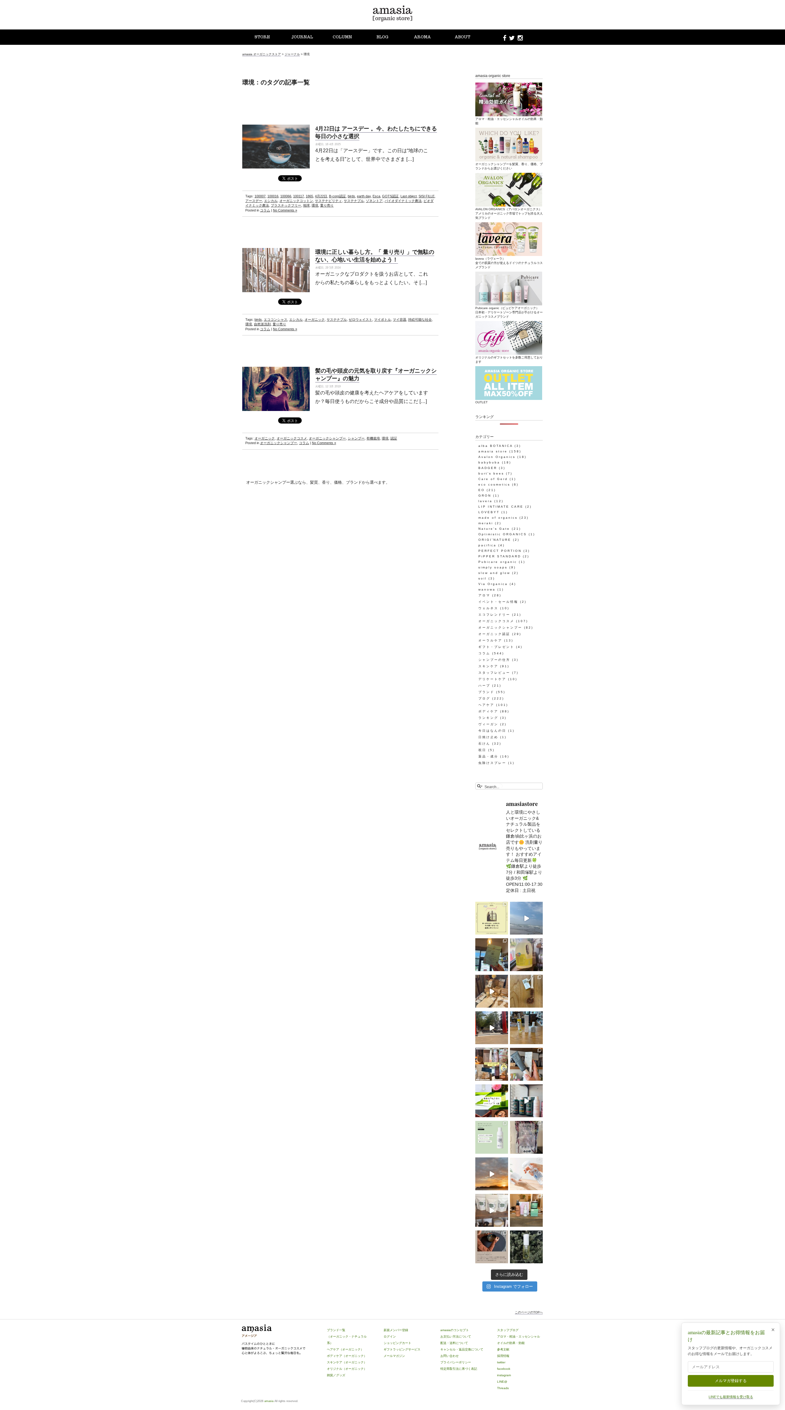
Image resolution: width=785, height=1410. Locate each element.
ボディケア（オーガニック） (347, 1356)
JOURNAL (302, 37)
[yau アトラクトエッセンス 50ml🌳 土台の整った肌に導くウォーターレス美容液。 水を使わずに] (526, 1247)
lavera (485, 501)
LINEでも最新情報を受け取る (731, 1397)
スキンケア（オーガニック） (347, 1362)
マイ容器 (399, 319)
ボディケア (488, 711)
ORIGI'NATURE (494, 539)
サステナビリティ (328, 201)
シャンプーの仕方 (494, 659)
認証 (393, 438)
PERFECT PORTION (500, 550)
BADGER (487, 468)
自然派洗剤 (262, 324)
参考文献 (503, 1349)
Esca (376, 196)
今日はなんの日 (492, 730)
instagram (504, 1375)
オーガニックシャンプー (327, 438)
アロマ (484, 595)
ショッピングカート (397, 1343)
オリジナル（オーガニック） (347, 1368)
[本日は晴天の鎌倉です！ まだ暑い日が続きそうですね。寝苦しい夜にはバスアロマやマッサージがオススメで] (491, 1173)
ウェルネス (488, 608)
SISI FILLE (427, 196)
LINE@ (502, 1381)
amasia (269, 1401)
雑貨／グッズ (336, 1375)
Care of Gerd (493, 479)
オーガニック (314, 319)
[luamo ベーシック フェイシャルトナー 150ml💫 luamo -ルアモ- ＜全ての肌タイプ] (491, 1137)
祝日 (482, 750)
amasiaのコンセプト (454, 1330)
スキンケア (488, 666)
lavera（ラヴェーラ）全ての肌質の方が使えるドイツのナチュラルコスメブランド (509, 263)
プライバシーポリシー (455, 1362)
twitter (501, 1362)
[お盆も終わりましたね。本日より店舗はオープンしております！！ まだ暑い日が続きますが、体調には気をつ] (491, 1210)
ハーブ (484, 685)
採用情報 (503, 1356)
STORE (262, 37)
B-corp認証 (337, 196)
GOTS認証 (390, 196)
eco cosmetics (494, 484)
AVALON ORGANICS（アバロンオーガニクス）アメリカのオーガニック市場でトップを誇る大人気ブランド (509, 213)
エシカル (271, 201)
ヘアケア (486, 705)
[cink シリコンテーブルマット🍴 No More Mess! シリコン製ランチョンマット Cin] (491, 1247)
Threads (503, 1388)
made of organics (498, 517)
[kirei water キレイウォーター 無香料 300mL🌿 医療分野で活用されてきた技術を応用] (526, 1173)
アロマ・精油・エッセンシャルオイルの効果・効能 (509, 121)
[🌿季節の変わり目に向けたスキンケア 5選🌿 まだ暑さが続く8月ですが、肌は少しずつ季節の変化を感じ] (491, 1100)
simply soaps (492, 567)
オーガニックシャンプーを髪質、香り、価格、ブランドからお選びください (509, 166)
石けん (484, 743)
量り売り (327, 205)
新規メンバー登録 (396, 1330)
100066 (285, 196)
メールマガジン (394, 1356)
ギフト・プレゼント (496, 647)
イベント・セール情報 (498, 601)
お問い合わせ (449, 1356)
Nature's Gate (494, 528)
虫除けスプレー (492, 763)
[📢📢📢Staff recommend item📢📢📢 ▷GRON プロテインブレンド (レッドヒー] (526, 1137)
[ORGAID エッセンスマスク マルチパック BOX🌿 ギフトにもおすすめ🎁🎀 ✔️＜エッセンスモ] (491, 954)
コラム (265, 210)
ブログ (484, 698)
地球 (306, 205)
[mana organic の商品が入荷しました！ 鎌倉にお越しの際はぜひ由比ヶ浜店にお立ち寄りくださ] (491, 991)
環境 (315, 205)
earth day (364, 196)
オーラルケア (490, 640)
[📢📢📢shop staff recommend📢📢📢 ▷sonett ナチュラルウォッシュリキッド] (526, 954)
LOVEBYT (489, 512)
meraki (485, 523)
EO (481, 490)
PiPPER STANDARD (499, 556)
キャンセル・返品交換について (461, 1349)
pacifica (487, 545)
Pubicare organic (497, 562)
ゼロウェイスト (360, 319)
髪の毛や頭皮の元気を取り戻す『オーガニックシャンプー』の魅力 (376, 374)
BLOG (382, 37)
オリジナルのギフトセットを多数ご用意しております (509, 359)
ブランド (486, 692)
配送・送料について (454, 1343)
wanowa (487, 589)
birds (351, 196)
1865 (309, 196)
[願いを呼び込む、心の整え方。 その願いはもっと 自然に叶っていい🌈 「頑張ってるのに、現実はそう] (491, 918)
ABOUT (462, 37)
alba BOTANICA (495, 445)
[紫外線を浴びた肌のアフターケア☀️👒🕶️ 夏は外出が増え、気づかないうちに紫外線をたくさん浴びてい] (526, 1210)
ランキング (488, 717)
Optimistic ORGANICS (502, 534)
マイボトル (382, 319)
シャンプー (356, 438)
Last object (408, 196)
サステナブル (354, 201)
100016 (272, 196)
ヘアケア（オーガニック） (345, 1349)
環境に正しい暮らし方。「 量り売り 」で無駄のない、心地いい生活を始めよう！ (374, 255)
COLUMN (342, 37)
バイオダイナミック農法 (403, 201)
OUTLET (481, 402)
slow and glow (494, 573)
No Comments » (285, 210)
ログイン (390, 1336)
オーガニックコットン (296, 201)
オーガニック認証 (494, 634)
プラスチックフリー (286, 205)
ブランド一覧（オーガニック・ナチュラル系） (347, 1336)
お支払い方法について (455, 1336)
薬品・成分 (488, 756)
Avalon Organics (496, 457)
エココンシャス (275, 319)
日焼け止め (488, 737)
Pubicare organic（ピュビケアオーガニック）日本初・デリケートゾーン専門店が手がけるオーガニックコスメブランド (509, 312)
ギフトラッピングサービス (402, 1349)
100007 (260, 196)
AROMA (422, 37)
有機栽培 (373, 438)
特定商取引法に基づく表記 (458, 1368)
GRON (484, 495)
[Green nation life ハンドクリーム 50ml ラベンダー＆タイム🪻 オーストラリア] (526, 1064)
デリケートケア (492, 679)
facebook (503, 1368)
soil (482, 578)
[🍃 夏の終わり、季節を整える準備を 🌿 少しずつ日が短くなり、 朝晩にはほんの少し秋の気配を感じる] (526, 1027)
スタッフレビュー (494, 672)
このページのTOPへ (529, 1312)
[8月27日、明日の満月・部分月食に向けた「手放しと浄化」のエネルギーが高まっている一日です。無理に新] (526, 918)
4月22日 (321, 196)
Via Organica (493, 584)
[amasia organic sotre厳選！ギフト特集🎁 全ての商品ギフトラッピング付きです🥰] (491, 1064)
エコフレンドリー (494, 614)
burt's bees (491, 473)
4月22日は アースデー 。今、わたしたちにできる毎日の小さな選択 (376, 132)
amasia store (492, 451)
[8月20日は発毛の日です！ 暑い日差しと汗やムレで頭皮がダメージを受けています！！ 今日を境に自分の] (526, 1100)
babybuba (489, 462)
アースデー (253, 201)
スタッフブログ (508, 1330)
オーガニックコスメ (292, 438)
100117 (298, 196)
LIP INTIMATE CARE (500, 506)
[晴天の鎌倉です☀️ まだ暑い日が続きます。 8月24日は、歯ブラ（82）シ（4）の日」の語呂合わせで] (491, 1027)
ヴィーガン (488, 724)
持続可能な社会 (420, 319)
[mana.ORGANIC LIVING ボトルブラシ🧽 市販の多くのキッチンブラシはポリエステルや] (526, 991)
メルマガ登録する (731, 1380)
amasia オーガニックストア (261, 54)
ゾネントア (374, 201)
